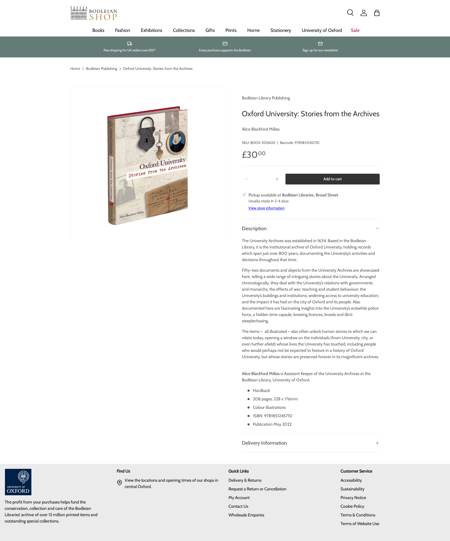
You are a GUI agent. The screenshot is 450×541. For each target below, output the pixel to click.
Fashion (122, 30)
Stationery (280, 30)
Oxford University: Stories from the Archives (158, 69)
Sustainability (352, 489)
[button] (377, 13)
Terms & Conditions (358, 515)
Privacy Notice (353, 497)
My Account (239, 497)
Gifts (210, 30)
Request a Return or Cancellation (257, 489)
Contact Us (238, 506)
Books (98, 30)
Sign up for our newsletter (320, 50)
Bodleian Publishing (101, 69)
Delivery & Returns (245, 480)
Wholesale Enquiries (246, 515)
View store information (266, 208)
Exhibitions (151, 30)
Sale (355, 30)
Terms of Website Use (360, 523)
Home (253, 30)
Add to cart (332, 179)
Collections (184, 30)
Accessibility (351, 480)
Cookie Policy (352, 506)
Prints (230, 30)
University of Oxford (322, 30)
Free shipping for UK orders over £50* (130, 50)
